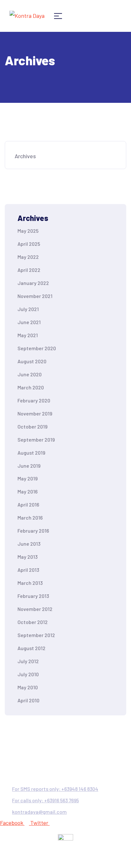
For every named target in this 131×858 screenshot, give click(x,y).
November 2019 (34, 413)
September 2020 (36, 348)
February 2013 (33, 596)
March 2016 (30, 517)
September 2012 (36, 635)
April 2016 (28, 504)
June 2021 (29, 322)
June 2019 (28, 466)
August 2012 (31, 648)
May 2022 (28, 257)
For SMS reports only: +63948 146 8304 (55, 789)
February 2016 (33, 531)
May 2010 (27, 687)
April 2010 (28, 700)
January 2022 (33, 283)
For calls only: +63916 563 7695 (45, 800)
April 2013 (28, 570)
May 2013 (27, 557)
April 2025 (28, 244)
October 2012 (32, 622)
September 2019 (36, 439)
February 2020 (33, 400)
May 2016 (27, 491)
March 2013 (30, 583)
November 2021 (34, 296)
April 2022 (28, 270)
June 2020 (29, 374)
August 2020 (31, 361)
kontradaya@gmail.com (39, 812)
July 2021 (28, 309)
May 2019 (27, 478)
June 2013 (28, 544)
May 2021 (27, 335)
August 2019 (31, 453)
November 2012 (34, 609)
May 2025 (27, 231)
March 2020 (30, 387)
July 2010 (28, 674)
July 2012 (28, 661)
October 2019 (32, 426)
